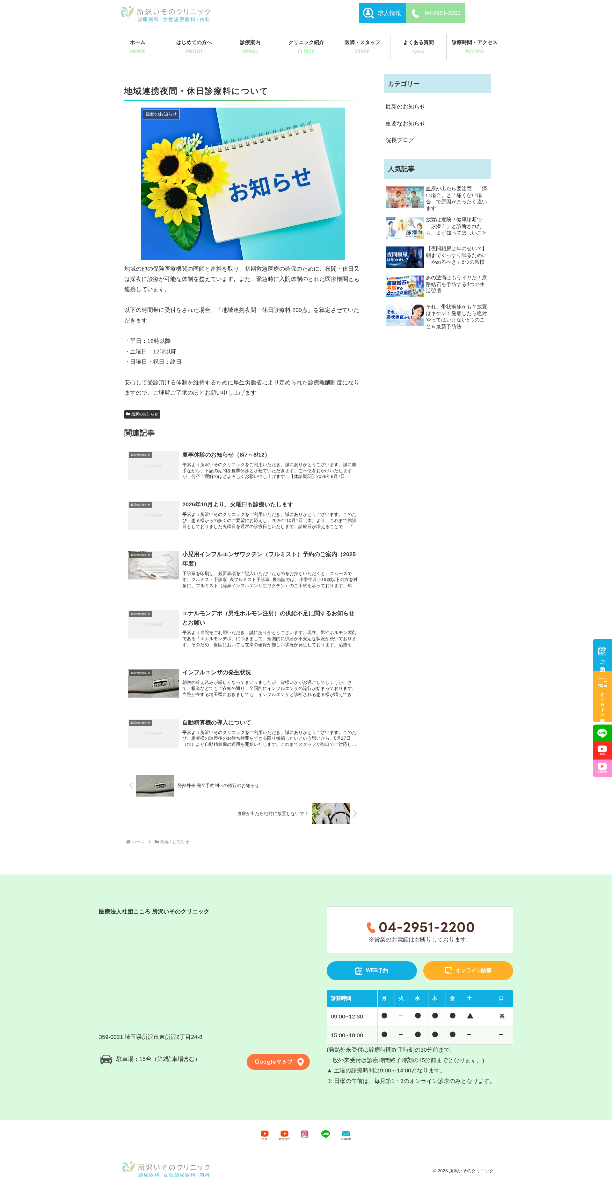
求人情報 (389, 13)
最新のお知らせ (144, 414)
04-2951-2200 (443, 13)
